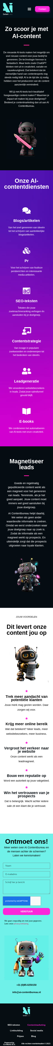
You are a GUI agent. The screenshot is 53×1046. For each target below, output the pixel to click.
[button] (29, 9)
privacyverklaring (21, 924)
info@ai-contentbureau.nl (26, 992)
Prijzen (20, 1036)
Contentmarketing (36, 1025)
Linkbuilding (16, 1030)
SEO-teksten (14, 1025)
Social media (36, 1030)
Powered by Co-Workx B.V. (9, 1044)
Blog (33, 1036)
